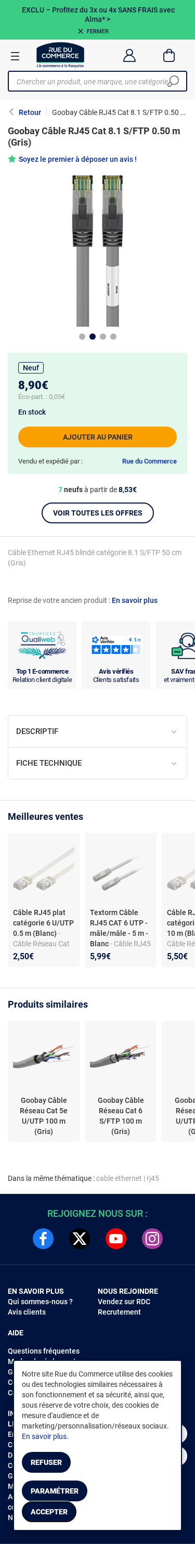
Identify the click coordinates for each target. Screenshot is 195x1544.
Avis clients (27, 1312)
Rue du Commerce (149, 461)
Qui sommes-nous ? (40, 1301)
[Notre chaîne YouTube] (116, 1238)
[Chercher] (173, 81)
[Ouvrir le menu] (15, 56)
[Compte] (129, 55)
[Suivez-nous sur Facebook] (43, 1238)
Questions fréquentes (44, 1351)
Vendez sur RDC (124, 1301)
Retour (30, 112)
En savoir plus (135, 600)
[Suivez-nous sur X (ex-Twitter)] (79, 1238)
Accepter (49, 1512)
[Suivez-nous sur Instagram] (152, 1238)
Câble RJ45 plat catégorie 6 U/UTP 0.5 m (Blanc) (43, 922)
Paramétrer (55, 1491)
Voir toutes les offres (97, 513)
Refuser (46, 1462)
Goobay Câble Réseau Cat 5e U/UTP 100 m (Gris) (44, 1116)
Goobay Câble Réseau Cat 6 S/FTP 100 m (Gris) (121, 1116)
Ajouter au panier (98, 437)
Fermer (98, 31)
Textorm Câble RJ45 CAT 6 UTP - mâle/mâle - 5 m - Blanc (119, 928)
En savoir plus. (45, 1436)
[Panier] (169, 55)
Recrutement (119, 1312)
